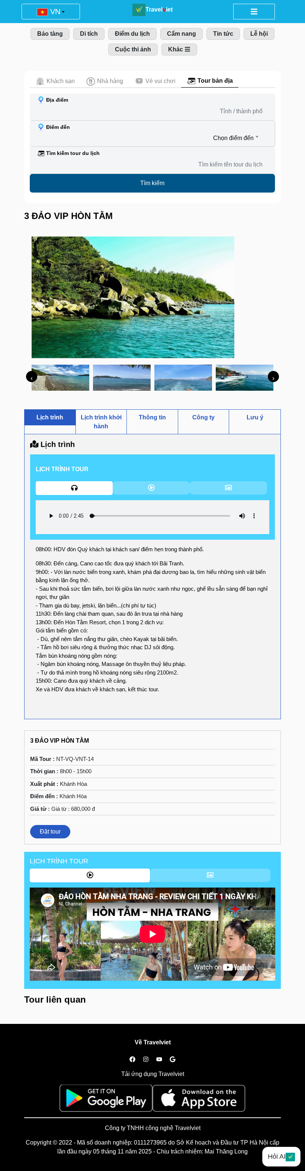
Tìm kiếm (152, 183)
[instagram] (146, 1059)
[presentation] (31, 376)
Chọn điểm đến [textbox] (233, 138)
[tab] (55, 81)
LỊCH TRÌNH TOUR (59, 861)
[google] (173, 1059)
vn (54, 11)
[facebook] (132, 1059)
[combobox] (146, 138)
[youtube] (159, 1059)
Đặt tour (50, 831)
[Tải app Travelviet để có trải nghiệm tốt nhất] (106, 1100)
